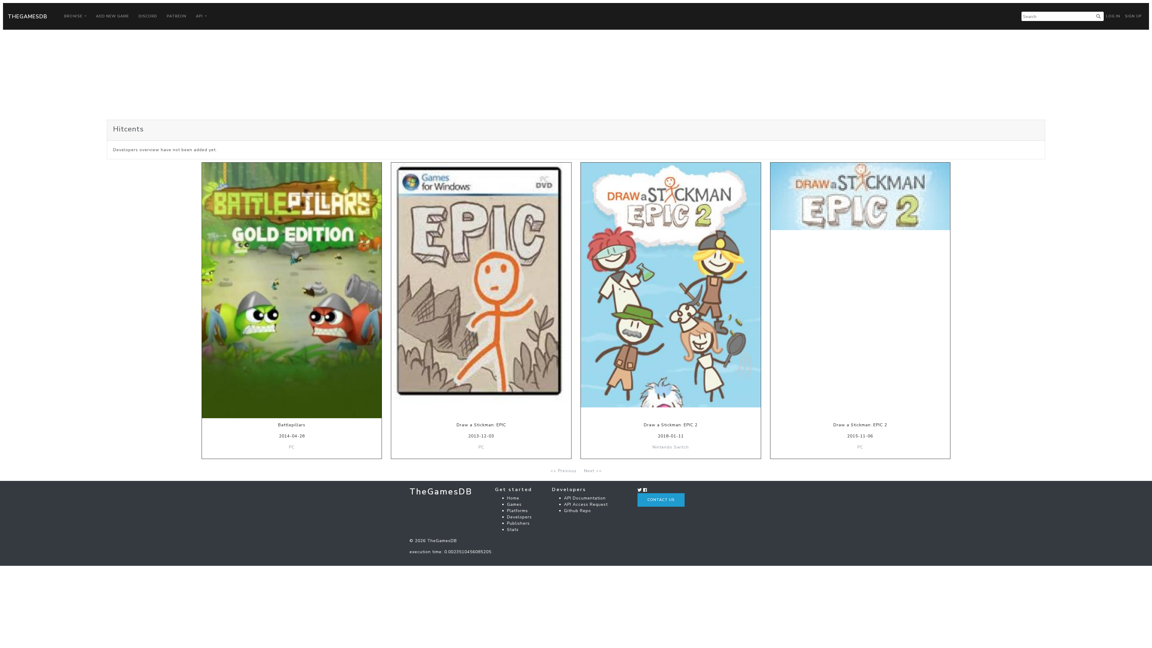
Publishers (518, 523)
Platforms (517, 511)
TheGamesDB (27, 16)
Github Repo (577, 511)
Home (513, 498)
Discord (148, 16)
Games (514, 504)
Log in (1113, 16)
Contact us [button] (661, 499)
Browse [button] (74, 16)
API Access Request (586, 504)
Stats (513, 529)
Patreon (176, 16)
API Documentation (585, 498)
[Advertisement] (576, 75)
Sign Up (1133, 16)
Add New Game (112, 16)
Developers (519, 517)
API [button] (200, 16)
